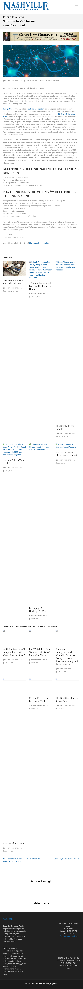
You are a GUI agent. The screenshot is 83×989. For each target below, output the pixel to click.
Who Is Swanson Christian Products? (66, 454)
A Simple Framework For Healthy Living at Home (40, 286)
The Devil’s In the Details (65, 427)
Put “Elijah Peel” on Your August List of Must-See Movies (39, 652)
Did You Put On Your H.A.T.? (13, 461)
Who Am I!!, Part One (13, 843)
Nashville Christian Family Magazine (44, 984)
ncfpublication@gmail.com (68, 936)
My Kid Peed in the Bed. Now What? (39, 699)
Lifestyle (56, 81)
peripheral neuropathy (35, 109)
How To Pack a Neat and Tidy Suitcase (13, 282)
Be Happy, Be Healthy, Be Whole (38, 609)
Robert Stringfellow (13, 81)
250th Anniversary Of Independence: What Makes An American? (14, 652)
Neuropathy (7, 109)
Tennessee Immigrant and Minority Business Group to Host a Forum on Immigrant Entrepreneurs (67, 657)
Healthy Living (47, 81)
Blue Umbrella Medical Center (40, 243)
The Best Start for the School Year (67, 699)
